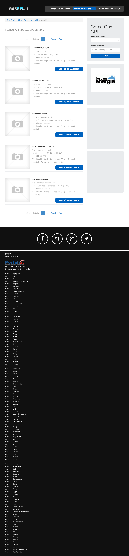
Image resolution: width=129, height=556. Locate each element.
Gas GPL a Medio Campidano (15, 414)
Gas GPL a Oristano (12, 517)
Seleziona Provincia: (99, 36)
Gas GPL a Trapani (11, 449)
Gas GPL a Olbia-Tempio (13, 421)
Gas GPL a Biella (11, 379)
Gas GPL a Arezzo (11, 371)
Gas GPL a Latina (11, 311)
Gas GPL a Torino (11, 354)
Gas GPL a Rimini (11, 344)
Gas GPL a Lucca (11, 504)
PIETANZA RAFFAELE (40, 179)
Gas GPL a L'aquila (11, 404)
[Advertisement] (109, 127)
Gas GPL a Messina (12, 509)
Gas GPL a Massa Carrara (14, 507)
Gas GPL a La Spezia (12, 499)
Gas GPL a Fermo (11, 489)
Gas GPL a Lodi (10, 409)
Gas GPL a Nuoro (11, 514)
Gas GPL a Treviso (11, 356)
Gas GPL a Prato (11, 339)
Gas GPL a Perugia (11, 427)
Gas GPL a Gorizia (11, 306)
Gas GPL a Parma (11, 519)
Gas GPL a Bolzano (12, 286)
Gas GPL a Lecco (11, 502)
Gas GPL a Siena (11, 349)
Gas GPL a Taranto (11, 351)
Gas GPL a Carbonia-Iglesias (15, 291)
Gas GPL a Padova (11, 329)
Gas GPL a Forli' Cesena (13, 304)
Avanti (53, 39)
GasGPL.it (11, 20)
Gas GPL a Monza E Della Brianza (17, 512)
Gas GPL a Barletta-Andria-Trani (16, 281)
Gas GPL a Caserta (11, 386)
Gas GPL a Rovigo (11, 534)
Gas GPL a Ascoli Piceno (13, 466)
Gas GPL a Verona (11, 457)
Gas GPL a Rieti (10, 532)
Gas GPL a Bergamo (12, 284)
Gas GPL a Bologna (12, 474)
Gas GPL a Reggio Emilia (13, 437)
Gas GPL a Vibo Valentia (13, 552)
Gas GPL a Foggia (11, 492)
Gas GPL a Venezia (11, 454)
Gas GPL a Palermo (12, 424)
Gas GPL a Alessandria (13, 369)
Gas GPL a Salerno (11, 346)
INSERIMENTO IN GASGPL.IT (109, 9)
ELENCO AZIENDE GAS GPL (84, 9)
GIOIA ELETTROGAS (39, 113)
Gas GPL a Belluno (11, 376)
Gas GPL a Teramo (11, 447)
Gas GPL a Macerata (12, 316)
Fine (60, 39)
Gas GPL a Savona (11, 537)
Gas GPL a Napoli (11, 324)
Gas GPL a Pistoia (11, 336)
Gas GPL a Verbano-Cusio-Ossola (16, 549)
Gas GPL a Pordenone (13, 432)
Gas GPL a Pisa (10, 524)
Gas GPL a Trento (11, 544)
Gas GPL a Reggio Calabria (14, 341)
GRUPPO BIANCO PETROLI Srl (43, 146)
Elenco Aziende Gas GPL (28, 20)
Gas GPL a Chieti (11, 389)
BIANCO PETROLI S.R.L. (41, 81)
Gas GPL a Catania (11, 481)
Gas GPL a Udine (11, 547)
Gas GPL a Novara (11, 419)
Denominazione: (98, 45)
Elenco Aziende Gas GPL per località (17, 269)
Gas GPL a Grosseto (12, 401)
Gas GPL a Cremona (12, 391)
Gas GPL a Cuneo (11, 299)
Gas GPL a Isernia (11, 309)
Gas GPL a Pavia (11, 331)
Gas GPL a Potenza (12, 527)
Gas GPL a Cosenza (12, 296)
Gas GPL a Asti (10, 279)
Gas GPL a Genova (11, 494)
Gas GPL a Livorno (11, 314)
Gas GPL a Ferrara (11, 301)
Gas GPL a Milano (11, 321)
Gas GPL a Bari (10, 469)
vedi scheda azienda (69, 69)
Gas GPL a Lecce (11, 406)
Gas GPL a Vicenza (11, 364)
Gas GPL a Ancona (11, 464)
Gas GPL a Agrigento (12, 274)
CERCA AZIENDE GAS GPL (60, 9)
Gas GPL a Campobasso (13, 479)
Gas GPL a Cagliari (11, 289)
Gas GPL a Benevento (12, 471)
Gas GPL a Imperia (11, 497)
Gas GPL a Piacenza (12, 429)
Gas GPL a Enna (10, 394)
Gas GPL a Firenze (11, 396)
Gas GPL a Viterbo (11, 459)
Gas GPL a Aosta (11, 276)
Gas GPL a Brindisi (11, 476)
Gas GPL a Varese (11, 359)
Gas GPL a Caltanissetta (13, 384)
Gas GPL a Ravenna (12, 529)
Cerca (105, 56)
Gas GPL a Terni (11, 542)
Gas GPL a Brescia (11, 381)
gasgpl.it (8, 254)
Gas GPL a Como (11, 484)
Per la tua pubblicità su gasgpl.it (16, 266)
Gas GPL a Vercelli (11, 362)
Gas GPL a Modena (12, 416)
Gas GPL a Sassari (11, 442)
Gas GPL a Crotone (12, 486)
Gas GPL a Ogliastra (12, 326)
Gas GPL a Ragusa (11, 434)
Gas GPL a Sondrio (11, 539)
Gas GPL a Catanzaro (12, 294)
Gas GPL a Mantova (12, 411)
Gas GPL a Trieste (11, 452)
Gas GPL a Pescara (12, 334)
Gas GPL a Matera (11, 319)
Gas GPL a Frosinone (12, 399)
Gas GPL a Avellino (11, 374)
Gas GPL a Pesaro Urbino (14, 522)
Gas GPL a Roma (11, 439)
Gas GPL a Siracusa (12, 444)
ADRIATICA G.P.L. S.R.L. (40, 48)
